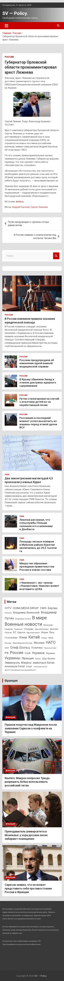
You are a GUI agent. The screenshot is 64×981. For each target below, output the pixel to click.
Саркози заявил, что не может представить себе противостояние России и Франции (28, 888)
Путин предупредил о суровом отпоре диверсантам (28, 224)
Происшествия (50, 648)
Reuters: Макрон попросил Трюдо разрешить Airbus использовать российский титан (27, 781)
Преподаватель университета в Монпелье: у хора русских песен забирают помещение (26, 835)
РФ (7, 653)
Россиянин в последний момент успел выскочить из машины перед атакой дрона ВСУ (38, 422)
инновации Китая (15, 666)
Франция (28, 658)
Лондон (44, 638)
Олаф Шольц (20, 647)
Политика (36, 647)
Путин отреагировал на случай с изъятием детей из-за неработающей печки (39, 402)
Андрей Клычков (21, 207)
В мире (39, 617)
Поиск (56, 255)
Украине (50, 653)
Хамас (38, 659)
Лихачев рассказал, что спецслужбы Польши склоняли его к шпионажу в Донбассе (36, 524)
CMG (43, 608)
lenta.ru (20, 201)
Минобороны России (22, 643)
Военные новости (23, 624)
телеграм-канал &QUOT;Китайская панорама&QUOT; (26, 668)
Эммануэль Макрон (18, 662)
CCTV (8, 608)
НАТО (51, 642)
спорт (29, 666)
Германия (18, 629)
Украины (12, 658)
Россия (9, 57)
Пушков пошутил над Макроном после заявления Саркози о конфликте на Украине (31, 728)
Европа (21, 632)
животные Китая (43, 662)
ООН (7, 648)
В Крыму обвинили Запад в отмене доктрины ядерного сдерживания (37, 382)
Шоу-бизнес (48, 658)
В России (8, 613)
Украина (38, 653)
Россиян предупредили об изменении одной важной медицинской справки (36, 363)
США (7, 474)
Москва (39, 643)
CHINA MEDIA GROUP (26, 608)
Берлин (52, 608)
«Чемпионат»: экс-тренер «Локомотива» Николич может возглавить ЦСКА (39, 586)
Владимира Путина (23, 619)
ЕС (14, 632)
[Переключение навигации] (6, 25)
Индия (44, 632)
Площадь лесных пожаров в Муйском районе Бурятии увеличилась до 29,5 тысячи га (38, 546)
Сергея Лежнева (39, 207)
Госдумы (28, 629)
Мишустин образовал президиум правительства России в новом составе (36, 566)
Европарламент (33, 632)
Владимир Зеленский (26, 612)
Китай (34, 637)
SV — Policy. (15, 13)
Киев (23, 637)
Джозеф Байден (42, 629)
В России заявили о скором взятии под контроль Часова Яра (35, 236)
